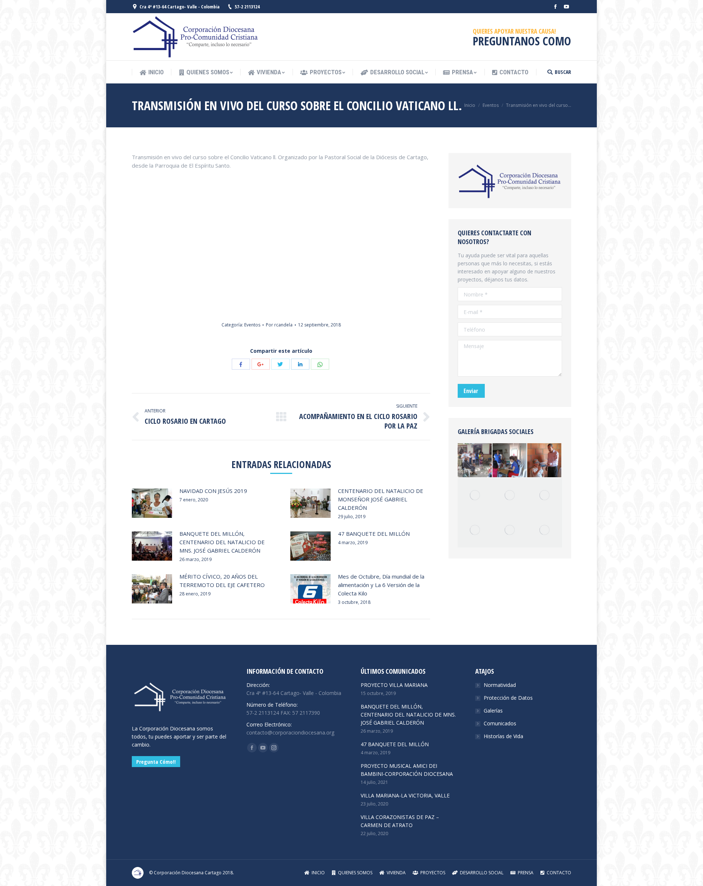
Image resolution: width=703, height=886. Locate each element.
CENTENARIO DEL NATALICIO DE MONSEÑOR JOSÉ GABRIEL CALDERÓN (380, 499)
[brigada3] (544, 530)
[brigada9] (509, 460)
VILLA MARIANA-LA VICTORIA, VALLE (405, 795)
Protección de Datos (508, 697)
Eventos (491, 105)
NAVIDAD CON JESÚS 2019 (213, 490)
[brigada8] (544, 495)
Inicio (469, 105)
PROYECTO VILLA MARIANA (394, 684)
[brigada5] (475, 495)
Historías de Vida (503, 736)
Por (279, 325)
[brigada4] (475, 460)
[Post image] (152, 503)
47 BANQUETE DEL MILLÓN (374, 533)
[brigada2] (509, 530)
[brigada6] (475, 530)
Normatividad (500, 684)
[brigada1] (509, 495)
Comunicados (500, 723)
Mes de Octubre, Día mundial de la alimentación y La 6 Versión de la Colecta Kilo (381, 585)
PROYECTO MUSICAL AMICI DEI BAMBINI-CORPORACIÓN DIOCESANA (407, 769)
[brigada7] (544, 460)
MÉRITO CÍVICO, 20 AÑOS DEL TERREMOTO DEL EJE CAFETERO (222, 580)
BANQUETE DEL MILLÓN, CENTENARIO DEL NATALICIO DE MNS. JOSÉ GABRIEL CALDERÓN (222, 542)
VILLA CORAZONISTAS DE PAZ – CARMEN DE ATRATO (400, 821)
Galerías (493, 710)
